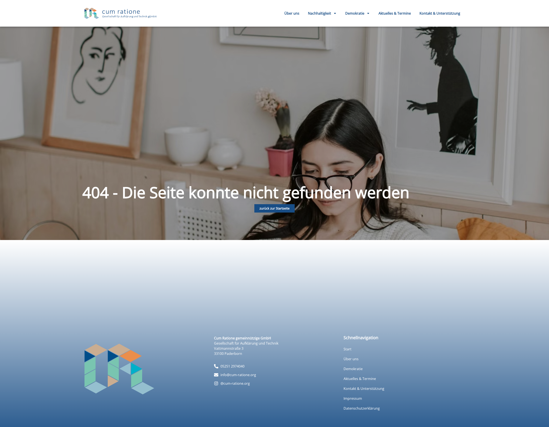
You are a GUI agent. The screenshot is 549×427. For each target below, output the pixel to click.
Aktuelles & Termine (395, 13)
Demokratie (354, 13)
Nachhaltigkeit (319, 13)
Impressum (353, 398)
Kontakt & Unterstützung (439, 13)
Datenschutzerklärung (362, 408)
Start (347, 349)
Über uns (291, 13)
